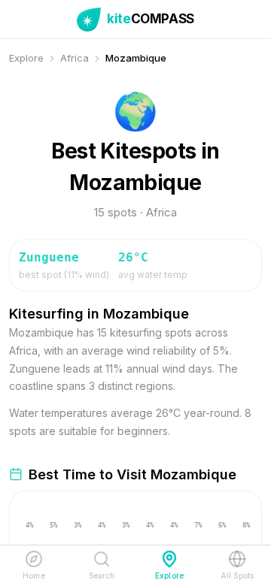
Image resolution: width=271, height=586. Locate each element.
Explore (26, 58)
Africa (74, 58)
